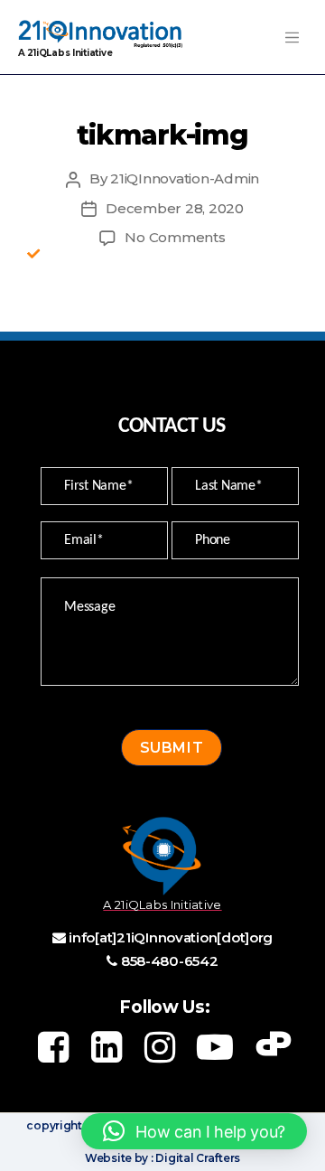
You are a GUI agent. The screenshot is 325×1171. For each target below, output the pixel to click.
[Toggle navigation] (291, 37)
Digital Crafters (196, 1158)
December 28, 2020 (175, 208)
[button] (194, 1131)
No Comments (175, 237)
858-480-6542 (169, 961)
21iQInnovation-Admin (184, 178)
